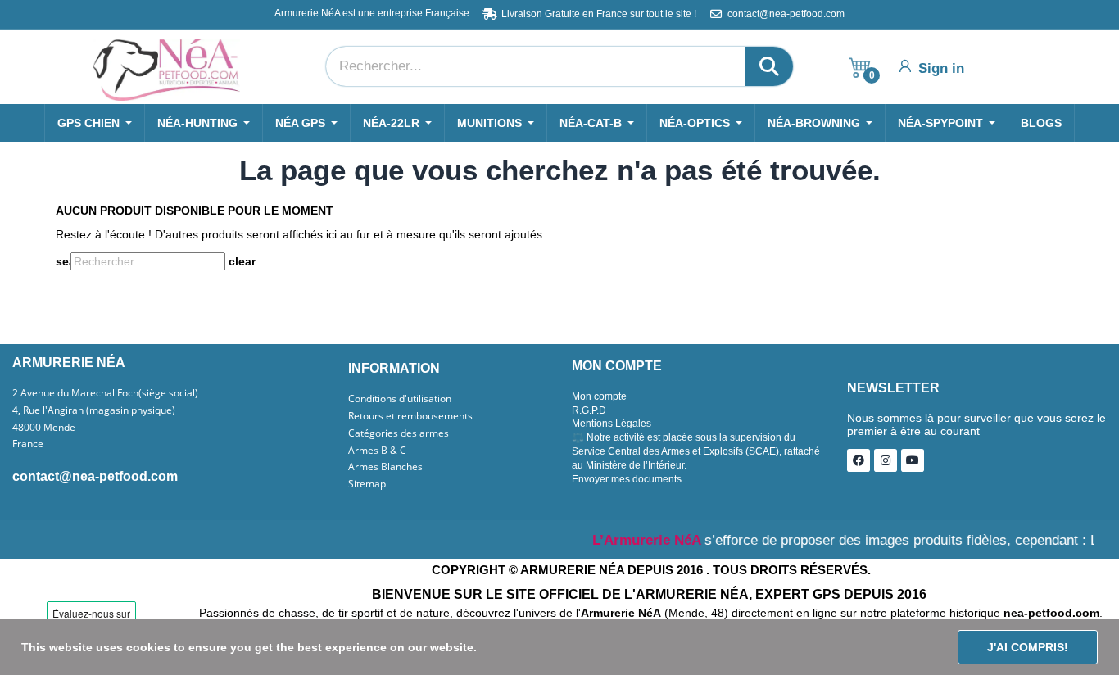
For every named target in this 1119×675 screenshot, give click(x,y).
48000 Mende (43, 427)
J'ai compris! (1027, 647)
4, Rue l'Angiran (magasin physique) (93, 410)
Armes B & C (377, 450)
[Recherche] (769, 66)
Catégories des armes (398, 433)
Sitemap (367, 484)
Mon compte (599, 396)
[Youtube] (912, 460)
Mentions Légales (611, 423)
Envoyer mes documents (627, 479)
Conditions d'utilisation (399, 399)
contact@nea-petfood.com (95, 476)
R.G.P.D (589, 410)
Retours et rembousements (410, 416)
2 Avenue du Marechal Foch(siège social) (105, 393)
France (27, 444)
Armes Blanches (385, 467)
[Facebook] (858, 460)
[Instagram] (885, 460)
